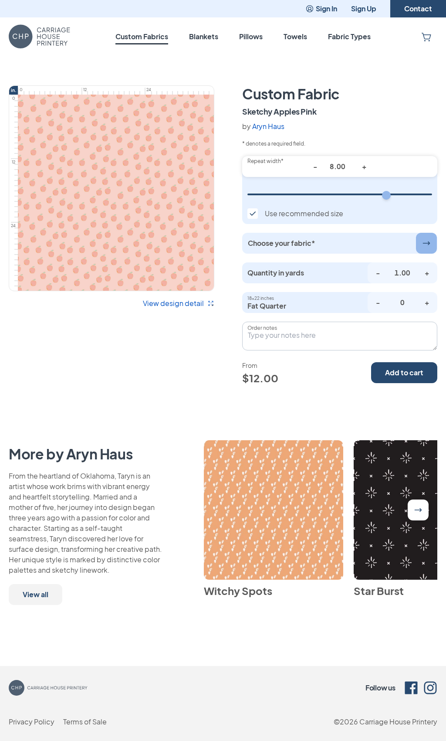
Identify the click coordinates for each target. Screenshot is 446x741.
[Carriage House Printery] (39, 36)
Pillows (251, 36)
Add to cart (404, 372)
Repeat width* (265, 161)
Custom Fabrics (141, 36)
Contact (418, 8)
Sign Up (363, 8)
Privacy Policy (31, 721)
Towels (295, 36)
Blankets (203, 36)
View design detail (173, 303)
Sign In (326, 8)
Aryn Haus (268, 126)
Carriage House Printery (398, 721)
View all (35, 594)
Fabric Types (349, 36)
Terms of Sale (85, 721)
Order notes (262, 327)
